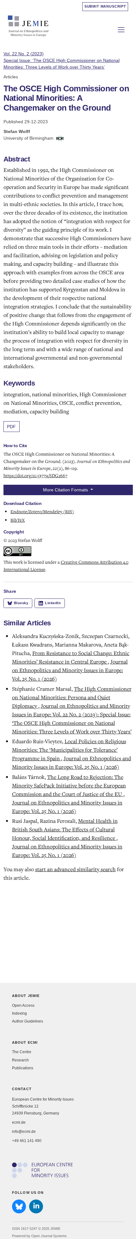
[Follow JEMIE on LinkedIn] (36, 1206)
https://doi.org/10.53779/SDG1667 (35, 475)
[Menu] (121, 30)
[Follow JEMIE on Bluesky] (19, 1206)
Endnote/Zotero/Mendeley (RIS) (42, 511)
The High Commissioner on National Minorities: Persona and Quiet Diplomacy (72, 697)
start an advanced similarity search (75, 869)
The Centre (21, 1052)
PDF (11, 426)
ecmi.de (19, 1122)
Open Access (23, 1005)
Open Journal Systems (49, 1236)
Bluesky (21, 603)
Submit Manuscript (105, 6)
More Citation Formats (66, 489)
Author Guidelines (27, 1021)
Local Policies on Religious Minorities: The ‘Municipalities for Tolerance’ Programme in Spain (69, 750)
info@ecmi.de (24, 1131)
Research (20, 1060)
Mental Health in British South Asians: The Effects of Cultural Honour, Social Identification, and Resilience (65, 829)
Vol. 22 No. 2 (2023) (61, 60)
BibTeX (17, 520)
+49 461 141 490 (26, 1141)
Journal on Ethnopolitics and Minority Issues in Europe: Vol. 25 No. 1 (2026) (70, 670)
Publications (22, 1068)
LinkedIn (53, 603)
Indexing (19, 1013)
